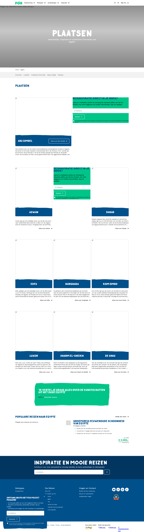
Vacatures (48, 496)
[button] (33, 228)
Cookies (52, 525)
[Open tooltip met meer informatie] (128, 442)
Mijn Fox (47, 502)
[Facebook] (127, 489)
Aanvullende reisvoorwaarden (54, 507)
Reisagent (48, 499)
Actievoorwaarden (50, 510)
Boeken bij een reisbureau (87, 491)
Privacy (58, 525)
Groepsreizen (19, 491)
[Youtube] (114, 489)
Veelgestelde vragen (85, 496)
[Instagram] (122, 489)
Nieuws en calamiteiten (86, 494)
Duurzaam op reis (50, 494)
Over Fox (47, 491)
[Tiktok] (118, 489)
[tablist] (43, 422)
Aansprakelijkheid (66, 525)
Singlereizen (19, 494)
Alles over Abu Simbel (58, 141)
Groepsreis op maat (51, 504)
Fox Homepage (18, 3)
